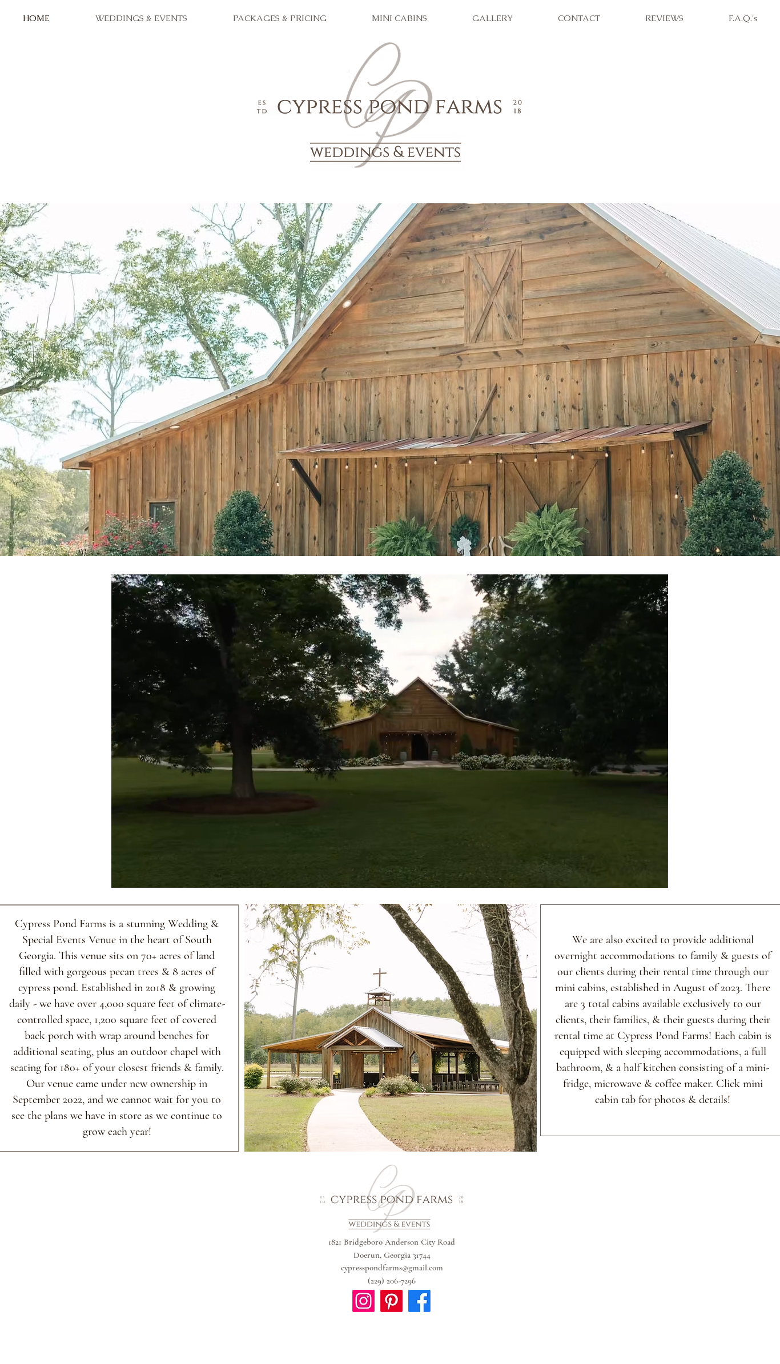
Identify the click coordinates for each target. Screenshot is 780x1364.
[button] (653, 875)
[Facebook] (419, 1301)
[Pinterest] (391, 1301)
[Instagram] (363, 1301)
